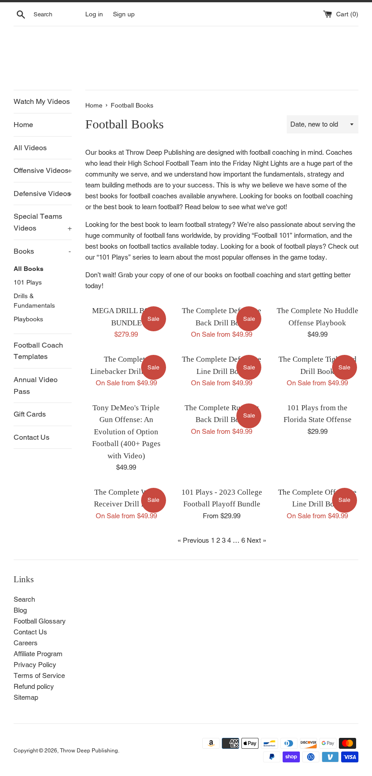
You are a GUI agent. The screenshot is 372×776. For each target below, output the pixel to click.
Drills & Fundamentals (34, 300)
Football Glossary (40, 621)
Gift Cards (30, 414)
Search (24, 599)
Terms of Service (39, 675)
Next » (256, 540)
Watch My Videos (42, 101)
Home (23, 124)
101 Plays (28, 282)
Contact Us (31, 437)
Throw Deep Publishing (89, 750)
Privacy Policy (35, 664)
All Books (29, 268)
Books (42, 251)
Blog (20, 610)
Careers (26, 643)
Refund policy (34, 686)
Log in (94, 14)
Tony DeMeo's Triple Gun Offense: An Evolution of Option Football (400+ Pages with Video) (126, 431)
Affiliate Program (38, 654)
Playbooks (28, 319)
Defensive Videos (43, 193)
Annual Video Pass (36, 385)
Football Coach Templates (38, 351)
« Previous (193, 540)
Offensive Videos (43, 170)
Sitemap (26, 697)
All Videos (30, 147)
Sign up (124, 14)
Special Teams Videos (43, 222)
